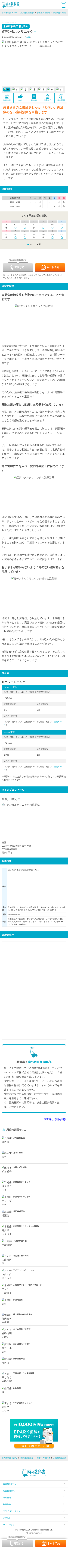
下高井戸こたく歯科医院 (23, 1373)
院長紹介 (47, 100)
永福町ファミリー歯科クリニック (27, 1285)
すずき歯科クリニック (22, 1403)
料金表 (34, 100)
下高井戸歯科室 (20, 1241)
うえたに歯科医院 (20, 1255)
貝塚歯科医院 (19, 1138)
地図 (28, 37)
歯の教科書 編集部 (40, 1062)
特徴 (20, 100)
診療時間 (7, 100)
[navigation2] (24, 89)
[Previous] (4, 63)
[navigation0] (6, 89)
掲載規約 (7, 1504)
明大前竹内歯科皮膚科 (22, 1314)
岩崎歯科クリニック (21, 1182)
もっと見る (35, 244)
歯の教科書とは (9, 1484)
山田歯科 (17, 1388)
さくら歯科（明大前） (22, 1329)
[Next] (61, 63)
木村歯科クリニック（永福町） (26, 1226)
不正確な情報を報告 (55, 1119)
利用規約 (7, 1497)
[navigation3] (33, 89)
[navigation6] (59, 89)
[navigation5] (51, 89)
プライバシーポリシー (12, 1511)
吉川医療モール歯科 (21, 1344)
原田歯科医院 (19, 1211)
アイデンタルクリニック (23, 1270)
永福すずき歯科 (20, 1167)
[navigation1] (15, 89)
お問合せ (7, 1518)
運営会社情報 (9, 1491)
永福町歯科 (18, 1300)
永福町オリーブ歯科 (21, 1197)
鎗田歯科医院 (19, 1358)
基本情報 (61, 100)
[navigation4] (42, 89)
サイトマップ (9, 1525)
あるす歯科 (18, 1152)
